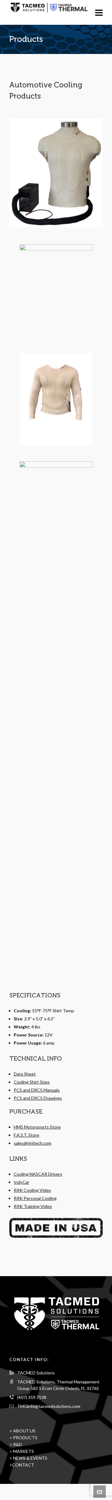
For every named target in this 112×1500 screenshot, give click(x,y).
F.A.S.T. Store (26, 1135)
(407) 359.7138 (31, 1397)
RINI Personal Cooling (35, 1198)
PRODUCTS (25, 1437)
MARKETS (23, 1451)
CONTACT (23, 1464)
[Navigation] (99, 12)
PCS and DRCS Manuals (37, 1090)
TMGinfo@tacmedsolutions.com (48, 1406)
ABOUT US (24, 1430)
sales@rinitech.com (32, 1143)
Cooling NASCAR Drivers (38, 1174)
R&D (17, 1444)
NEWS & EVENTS (30, 1458)
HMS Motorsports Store (37, 1126)
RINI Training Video (33, 1206)
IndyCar (21, 1182)
